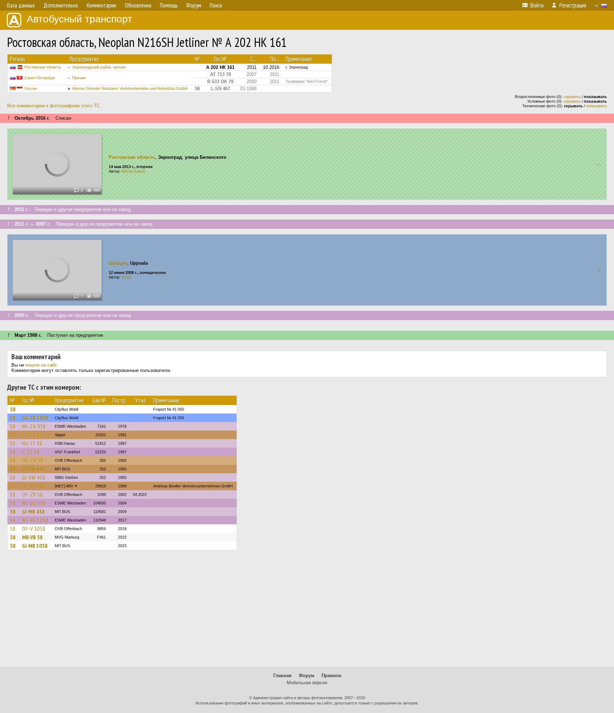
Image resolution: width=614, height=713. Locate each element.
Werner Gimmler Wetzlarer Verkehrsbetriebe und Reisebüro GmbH (130, 88)
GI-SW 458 (33, 468)
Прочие (79, 78)
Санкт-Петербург (40, 78)
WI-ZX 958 (34, 426)
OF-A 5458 (33, 486)
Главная (282, 675)
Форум (306, 675)
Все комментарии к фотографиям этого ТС (53, 105)
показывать (596, 106)
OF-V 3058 (33, 528)
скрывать (572, 96)
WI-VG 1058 (35, 520)
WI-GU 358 (34, 503)
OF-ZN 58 (32, 460)
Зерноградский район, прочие (99, 67)
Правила (331, 675)
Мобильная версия (307, 682)
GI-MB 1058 (35, 545)
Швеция (118, 263)
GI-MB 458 (33, 511)
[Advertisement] (307, 611)
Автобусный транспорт (79, 19)
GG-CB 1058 (35, 417)
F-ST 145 (32, 434)
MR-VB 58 (32, 537)
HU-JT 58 (32, 443)
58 (13, 409)
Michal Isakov (133, 171)
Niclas (127, 277)
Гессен (31, 88)
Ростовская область (43, 67)
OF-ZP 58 (32, 494)
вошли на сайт (41, 365)
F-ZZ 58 (31, 451)
